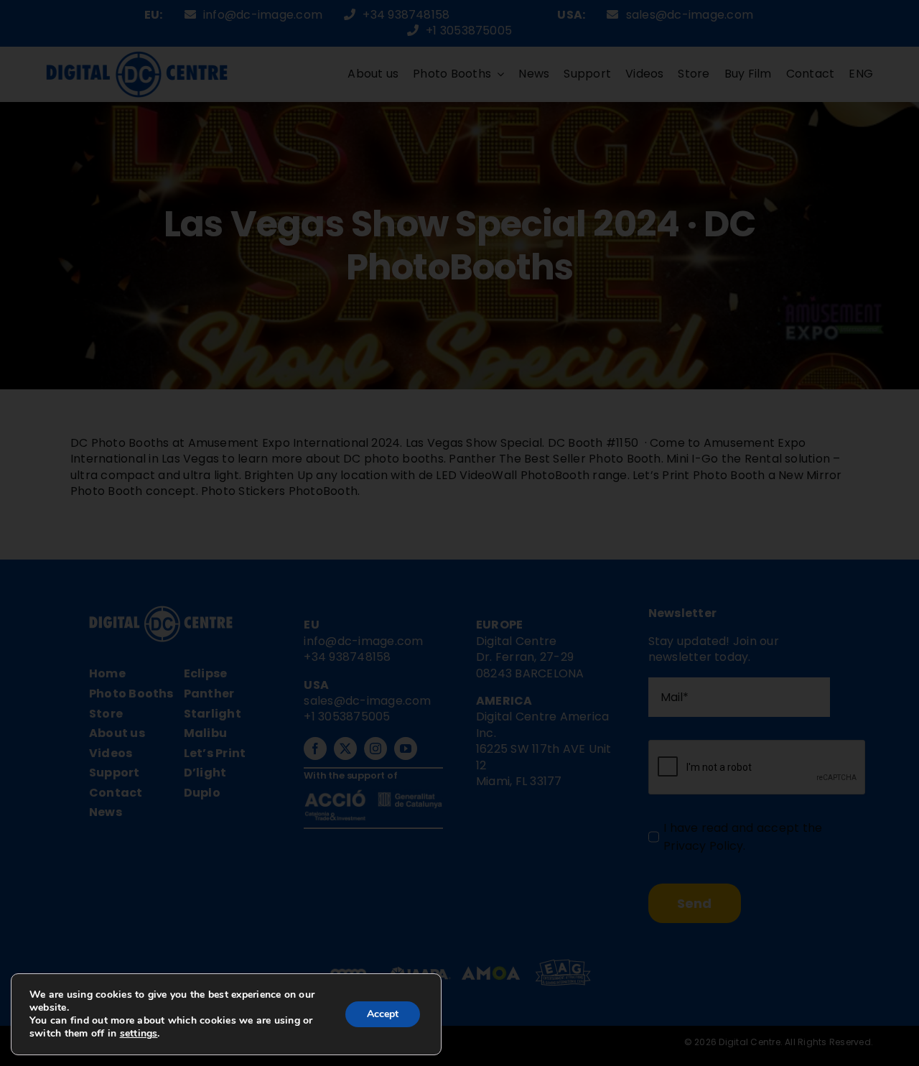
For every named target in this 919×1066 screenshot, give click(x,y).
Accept (382, 1014)
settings (139, 1033)
